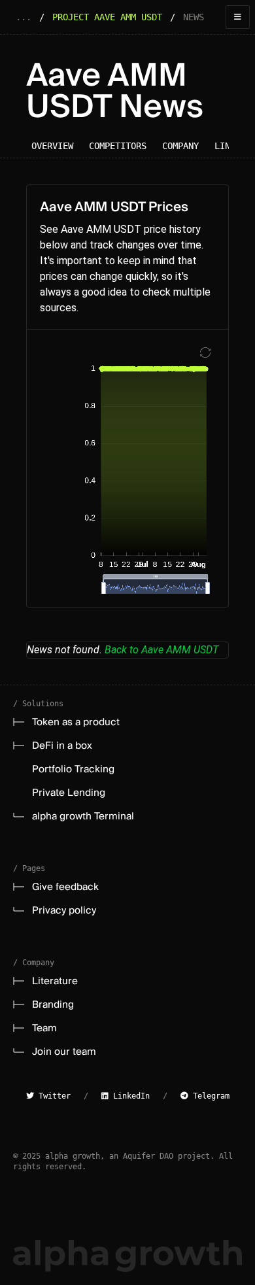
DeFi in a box (62, 745)
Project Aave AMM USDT (107, 17)
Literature (55, 980)
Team (44, 1028)
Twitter (52, 1096)
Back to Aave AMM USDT (161, 649)
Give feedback (65, 886)
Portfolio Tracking (73, 769)
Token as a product (76, 721)
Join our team (64, 1051)
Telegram (209, 1096)
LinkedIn (129, 1096)
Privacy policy (64, 910)
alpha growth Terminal (83, 816)
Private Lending (68, 792)
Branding (53, 1004)
